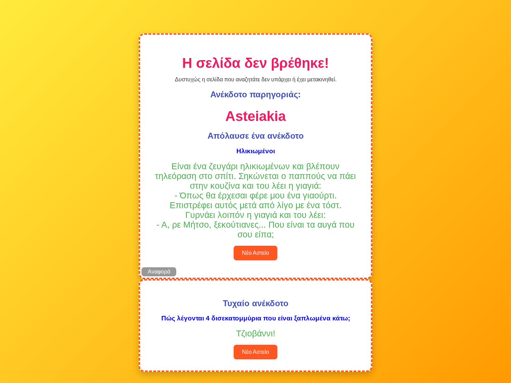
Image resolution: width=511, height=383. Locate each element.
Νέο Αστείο (255, 253)
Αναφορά (159, 272)
